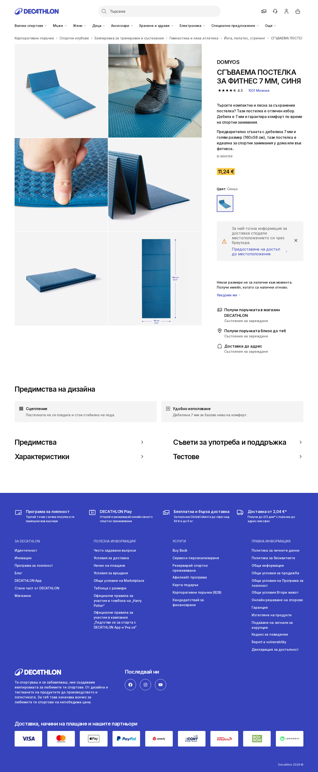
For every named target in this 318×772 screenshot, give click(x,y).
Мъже (58, 26)
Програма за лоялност (34, 565)
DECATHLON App (28, 581)
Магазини (23, 596)
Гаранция (260, 607)
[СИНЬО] (225, 203)
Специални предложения (233, 26)
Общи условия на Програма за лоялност (277, 583)
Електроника (191, 26)
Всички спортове (29, 26)
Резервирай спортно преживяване (190, 567)
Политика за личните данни (275, 550)
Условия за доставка (111, 558)
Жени (78, 26)
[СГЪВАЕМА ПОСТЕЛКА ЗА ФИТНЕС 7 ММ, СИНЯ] (61, 91)
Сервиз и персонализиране (196, 558)
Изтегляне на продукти (272, 615)
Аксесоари (120, 26)
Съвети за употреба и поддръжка (229, 442)
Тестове (186, 456)
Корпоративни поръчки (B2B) (197, 592)
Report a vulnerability (269, 642)
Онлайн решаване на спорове (277, 600)
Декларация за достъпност (275, 649)
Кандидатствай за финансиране (188, 602)
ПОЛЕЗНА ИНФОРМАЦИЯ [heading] (115, 541)
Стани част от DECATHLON (37, 588)
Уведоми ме (227, 295)
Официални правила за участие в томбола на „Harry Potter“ (118, 601)
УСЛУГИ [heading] (179, 541)
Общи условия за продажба (275, 573)
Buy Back (180, 550)
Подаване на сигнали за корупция (272, 625)
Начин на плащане (109, 565)
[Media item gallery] (108, 185)
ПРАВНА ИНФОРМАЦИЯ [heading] (271, 541)
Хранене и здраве (155, 26)
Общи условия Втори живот (275, 592)
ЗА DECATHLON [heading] (27, 541)
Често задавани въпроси (115, 550)
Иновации (23, 558)
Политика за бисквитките (273, 558)
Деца (97, 26)
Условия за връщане (111, 573)
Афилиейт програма (190, 577)
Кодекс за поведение (270, 634)
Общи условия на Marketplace (119, 581)
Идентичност (26, 550)
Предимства (35, 442)
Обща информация (268, 565)
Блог (18, 573)
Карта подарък (185, 585)
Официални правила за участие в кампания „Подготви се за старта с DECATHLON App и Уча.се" (115, 619)
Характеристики (42, 456)
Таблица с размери (110, 588)
